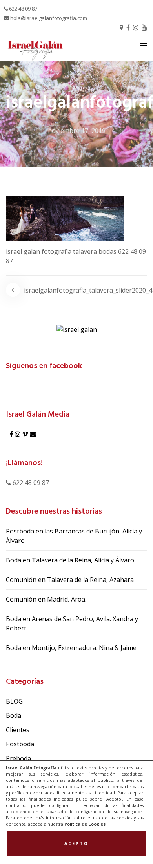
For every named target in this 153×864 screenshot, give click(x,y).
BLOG (14, 701)
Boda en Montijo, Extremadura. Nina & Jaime (71, 647)
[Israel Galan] (76, 329)
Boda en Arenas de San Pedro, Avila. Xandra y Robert (72, 623)
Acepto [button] (76, 843)
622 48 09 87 (22, 8)
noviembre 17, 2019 (77, 130)
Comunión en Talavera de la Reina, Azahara (70, 579)
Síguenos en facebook (44, 366)
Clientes (17, 730)
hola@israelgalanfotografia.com (48, 18)
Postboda (20, 744)
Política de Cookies (85, 824)
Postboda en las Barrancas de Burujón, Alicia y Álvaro (74, 536)
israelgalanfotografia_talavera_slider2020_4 (88, 290)
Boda (13, 715)
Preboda (18, 758)
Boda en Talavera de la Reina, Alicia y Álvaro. (70, 560)
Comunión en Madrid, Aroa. (46, 599)
